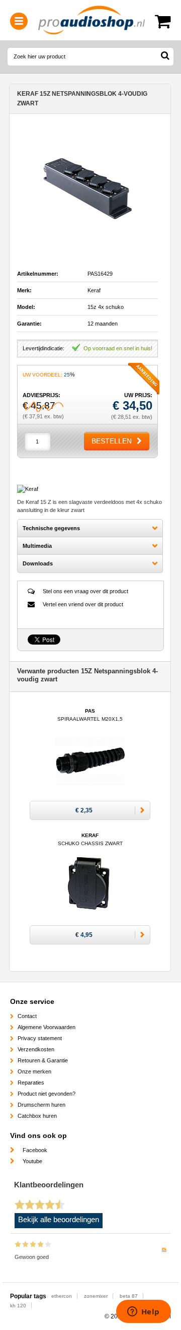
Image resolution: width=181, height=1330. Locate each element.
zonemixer (96, 1296)
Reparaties (31, 1083)
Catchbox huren (37, 1116)
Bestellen (112, 441)
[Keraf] (27, 489)
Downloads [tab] (38, 563)
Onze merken (34, 1071)
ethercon (61, 1296)
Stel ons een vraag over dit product (85, 591)
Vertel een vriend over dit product (83, 604)
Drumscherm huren (41, 1105)
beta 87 (129, 1296)
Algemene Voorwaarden (46, 1027)
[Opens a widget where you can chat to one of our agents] (143, 1312)
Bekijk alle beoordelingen (58, 1220)
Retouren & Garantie (43, 1060)
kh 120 (18, 1305)
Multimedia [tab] (37, 546)
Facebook (35, 1150)
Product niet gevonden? (46, 1094)
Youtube (32, 1161)
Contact (27, 1016)
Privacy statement (40, 1038)
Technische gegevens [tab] (51, 528)
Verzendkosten (36, 1049)
